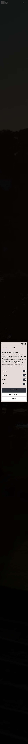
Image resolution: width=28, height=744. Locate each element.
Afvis (14, 398)
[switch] (24, 375)
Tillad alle (14, 389)
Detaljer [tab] (14, 347)
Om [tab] (23, 347)
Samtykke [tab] (5, 347)
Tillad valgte (14, 394)
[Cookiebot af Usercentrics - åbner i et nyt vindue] (20, 344)
